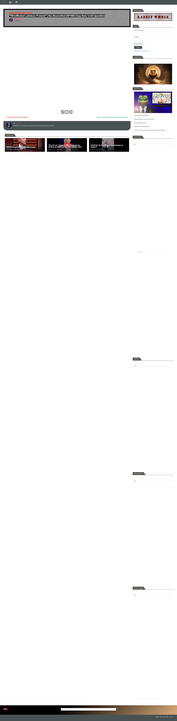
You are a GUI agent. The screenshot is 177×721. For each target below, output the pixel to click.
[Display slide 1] (165, 245)
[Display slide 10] (168, 581)
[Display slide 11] (169, 581)
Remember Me (139, 44)
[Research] (10, 2)
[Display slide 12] (169, 696)
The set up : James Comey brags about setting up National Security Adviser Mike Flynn (65, 147)
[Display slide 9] (167, 581)
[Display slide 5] (169, 245)
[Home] (4, 2)
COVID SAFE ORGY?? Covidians (18, 117)
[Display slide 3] (167, 245)
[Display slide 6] (164, 581)
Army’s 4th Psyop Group (140, 122)
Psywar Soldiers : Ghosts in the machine (144, 119)
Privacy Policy (166, 716)
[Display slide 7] (165, 581)
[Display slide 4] (168, 245)
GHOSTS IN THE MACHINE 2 (141, 126)
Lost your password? (144, 50)
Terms (171, 716)
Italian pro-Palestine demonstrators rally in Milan (111, 117)
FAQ (161, 716)
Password (136, 37)
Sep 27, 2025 (10, 149)
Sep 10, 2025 (95, 149)
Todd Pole (17, 19)
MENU (5, 709)
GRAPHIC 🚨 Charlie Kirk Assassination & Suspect (106, 146)
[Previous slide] (136, 195)
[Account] (17, 2)
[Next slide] (170, 195)
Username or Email (139, 30)
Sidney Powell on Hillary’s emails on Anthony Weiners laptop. (149, 130)
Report (157, 716)
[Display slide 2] (166, 245)
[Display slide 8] (166, 581)
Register (136, 50)
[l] (22, 2)
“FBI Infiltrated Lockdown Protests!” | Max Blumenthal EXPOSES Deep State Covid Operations (57, 16)
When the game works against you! (20, 147)
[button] (166, 2)
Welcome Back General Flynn (141, 115)
